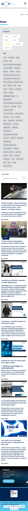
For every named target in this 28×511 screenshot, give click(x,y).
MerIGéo (12, 71)
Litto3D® (13, 106)
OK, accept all (8, 506)
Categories (6, 31)
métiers (11, 92)
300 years (15, 36)
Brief (6, 40)
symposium (11, 120)
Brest (10, 155)
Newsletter (8, 44)
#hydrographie (7, 141)
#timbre (5, 155)
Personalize (14, 509)
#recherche (15, 127)
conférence (17, 155)
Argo (19, 85)
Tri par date (5, 174)
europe (14, 162)
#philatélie (16, 148)
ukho (15, 85)
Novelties (18, 44)
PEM (5, 85)
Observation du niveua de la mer (12, 78)
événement (18, 152)
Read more (4, 219)
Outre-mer (6, 117)
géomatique (18, 89)
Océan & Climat (19, 113)
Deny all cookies (19, 506)
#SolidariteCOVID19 (8, 152)
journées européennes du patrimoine (13, 103)
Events (14, 40)
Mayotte (6, 71)
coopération (7, 159)
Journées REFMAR (8, 68)
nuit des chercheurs (8, 113)
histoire (5, 92)
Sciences (17, 117)
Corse (13, 159)
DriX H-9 (6, 61)
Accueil (21, 14)
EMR (11, 61)
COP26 (5, 89)
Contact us (8, 481)
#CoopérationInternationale (11, 134)
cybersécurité (19, 159)
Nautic (19, 106)
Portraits (7, 47)
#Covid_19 (6, 138)
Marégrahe (17, 68)
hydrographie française (9, 96)
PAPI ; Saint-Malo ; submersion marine (13, 82)
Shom (5, 120)
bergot (17, 57)
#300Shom (11, 57)
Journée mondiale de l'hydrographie (12, 64)
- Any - (6, 36)
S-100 (12, 117)
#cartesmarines (7, 131)
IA (17, 96)
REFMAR (10, 85)
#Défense (13, 138)
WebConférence (8, 166)
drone (9, 162)
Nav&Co (18, 71)
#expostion (20, 138)
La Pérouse (6, 106)
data (5, 162)
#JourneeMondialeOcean (10, 145)
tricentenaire (19, 120)
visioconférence (7, 124)
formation (15, 124)
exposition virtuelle (8, 110)
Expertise (11, 89)
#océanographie (8, 148)
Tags (4, 53)
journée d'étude (7, 99)
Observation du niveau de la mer (12, 75)
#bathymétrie (7, 127)
